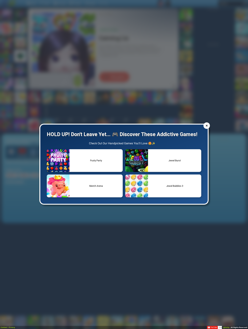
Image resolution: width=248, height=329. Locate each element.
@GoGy (226, 327)
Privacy (12, 327)
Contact (4, 327)
